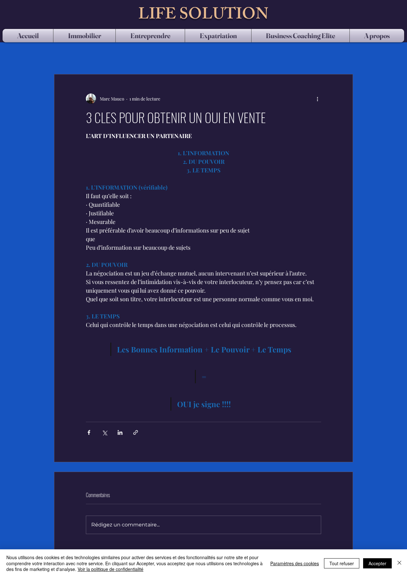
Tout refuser (341, 563)
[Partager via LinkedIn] (120, 432)
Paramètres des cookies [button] (294, 563)
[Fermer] (399, 563)
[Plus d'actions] (317, 98)
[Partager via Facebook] (89, 432)
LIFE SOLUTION (203, 16)
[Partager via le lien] (136, 432)
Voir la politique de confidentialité (110, 569)
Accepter (377, 563)
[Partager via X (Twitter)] (104, 432)
